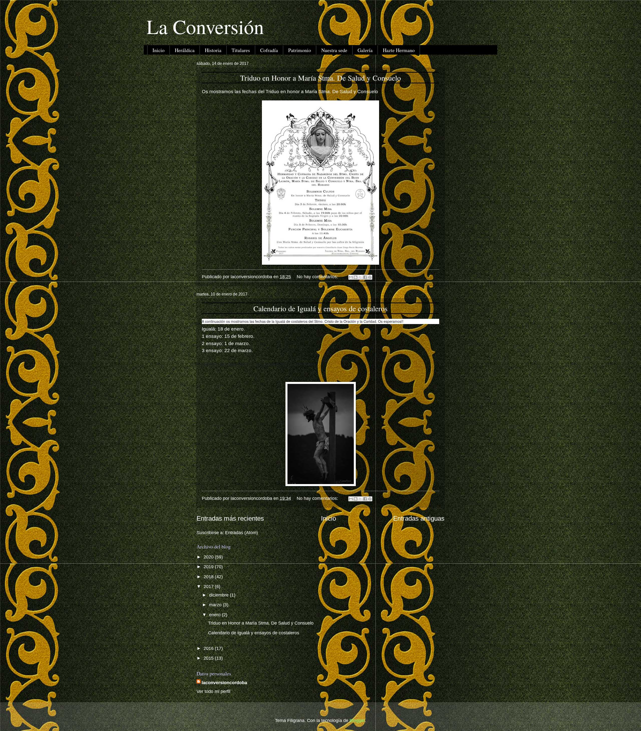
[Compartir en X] (360, 277)
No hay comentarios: (318, 276)
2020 (209, 556)
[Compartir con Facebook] (365, 277)
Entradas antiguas (418, 518)
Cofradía (269, 50)
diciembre (219, 595)
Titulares (241, 50)
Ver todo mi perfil (213, 691)
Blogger (357, 720)
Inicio (158, 50)
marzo (216, 604)
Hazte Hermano (399, 50)
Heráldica (185, 50)
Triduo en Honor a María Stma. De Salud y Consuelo (320, 78)
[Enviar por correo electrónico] (350, 277)
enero (215, 614)
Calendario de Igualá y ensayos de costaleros (320, 308)
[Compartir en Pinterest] (369, 277)
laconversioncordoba (224, 682)
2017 (209, 586)
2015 (209, 658)
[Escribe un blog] (355, 277)
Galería (365, 50)
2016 (209, 648)
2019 (209, 566)
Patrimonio (299, 50)
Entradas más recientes (230, 518)
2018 (209, 576)
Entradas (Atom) (241, 532)
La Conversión (205, 26)
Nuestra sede (334, 50)
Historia (213, 50)
